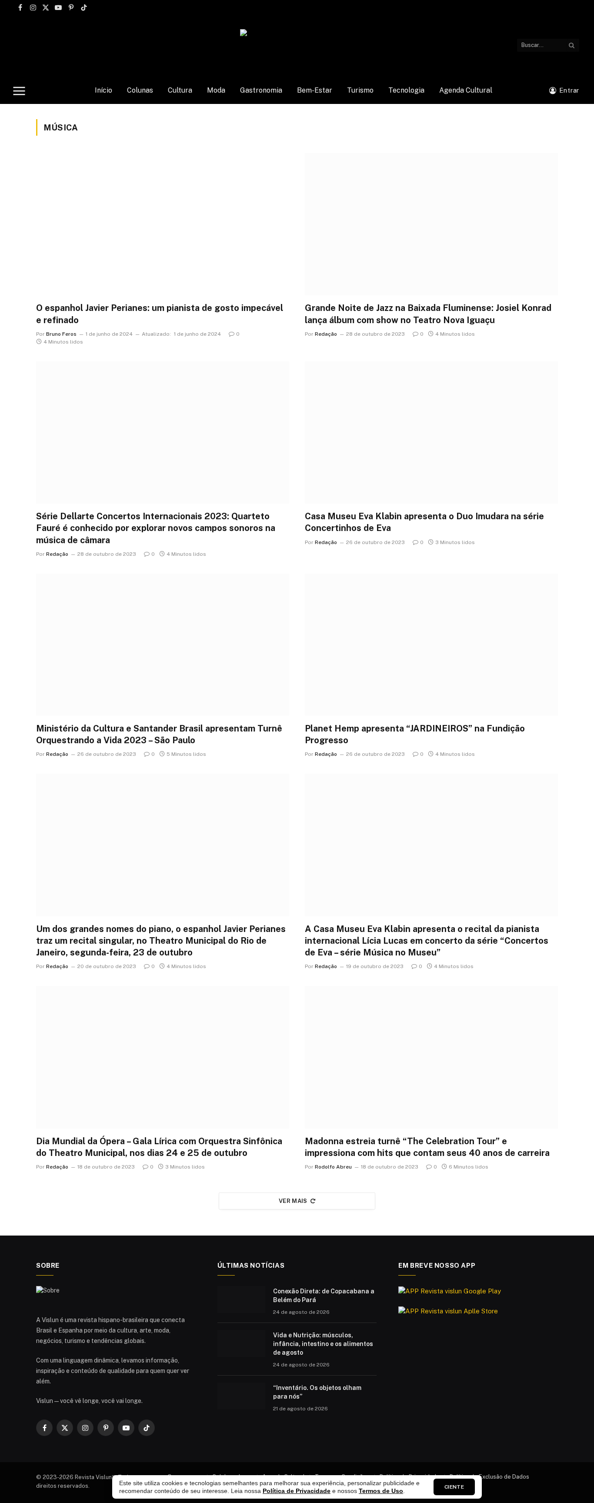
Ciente (454, 1487)
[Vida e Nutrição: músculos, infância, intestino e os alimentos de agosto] (241, 1343)
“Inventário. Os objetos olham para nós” (317, 1392)
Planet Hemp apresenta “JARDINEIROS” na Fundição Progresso (415, 734)
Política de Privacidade (296, 1490)
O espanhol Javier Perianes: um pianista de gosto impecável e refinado (159, 314)
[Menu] (19, 90)
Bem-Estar (314, 90)
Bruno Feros (61, 334)
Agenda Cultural (465, 90)
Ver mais (293, 1201)
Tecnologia (406, 90)
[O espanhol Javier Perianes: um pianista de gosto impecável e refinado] (162, 224)
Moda (216, 90)
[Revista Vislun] (297, 45)
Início (103, 90)
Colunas (140, 90)
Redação (326, 334)
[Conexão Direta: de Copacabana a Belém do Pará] (241, 1299)
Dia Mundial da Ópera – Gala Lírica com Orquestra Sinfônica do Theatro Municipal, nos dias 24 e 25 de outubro (159, 1147)
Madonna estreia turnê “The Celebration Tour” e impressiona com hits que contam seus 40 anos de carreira (427, 1147)
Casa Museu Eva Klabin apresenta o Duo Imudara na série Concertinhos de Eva (424, 522)
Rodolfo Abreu (333, 1167)
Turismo (360, 90)
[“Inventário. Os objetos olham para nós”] (241, 1396)
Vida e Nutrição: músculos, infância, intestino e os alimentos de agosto (323, 1344)
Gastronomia (261, 90)
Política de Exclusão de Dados (489, 1476)
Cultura (180, 90)
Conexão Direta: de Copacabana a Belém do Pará (323, 1295)
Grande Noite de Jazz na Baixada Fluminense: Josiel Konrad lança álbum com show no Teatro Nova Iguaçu (428, 314)
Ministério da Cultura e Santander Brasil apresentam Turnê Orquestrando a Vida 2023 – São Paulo (159, 734)
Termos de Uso (381, 1490)
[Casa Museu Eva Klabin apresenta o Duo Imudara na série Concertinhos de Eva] (431, 432)
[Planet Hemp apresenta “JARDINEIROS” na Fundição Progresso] (431, 645)
